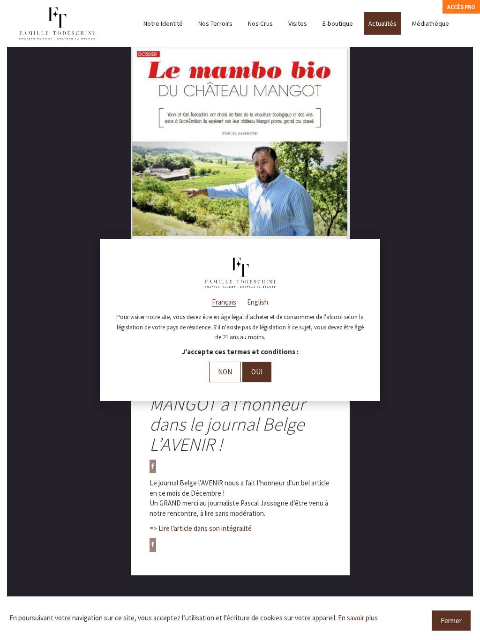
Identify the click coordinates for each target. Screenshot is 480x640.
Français (224, 302)
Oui (256, 371)
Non (225, 371)
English (257, 302)
